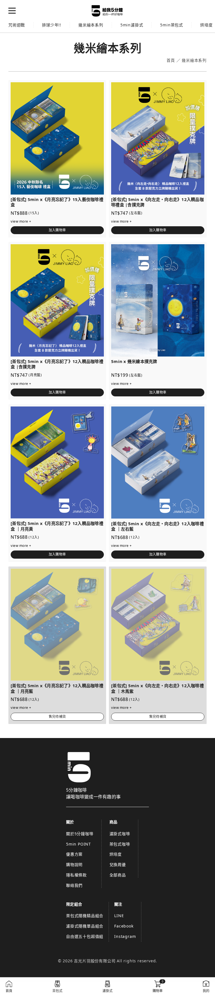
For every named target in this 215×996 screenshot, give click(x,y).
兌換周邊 (117, 864)
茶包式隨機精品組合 (84, 915)
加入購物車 (57, 230)
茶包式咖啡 (119, 844)
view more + (21, 221)
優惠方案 (74, 854)
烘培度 (115, 854)
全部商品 (117, 875)
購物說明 (74, 864)
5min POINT (78, 844)
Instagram (125, 936)
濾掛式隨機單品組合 (84, 926)
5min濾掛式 (131, 25)
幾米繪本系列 (90, 25)
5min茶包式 (171, 25)
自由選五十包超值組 (84, 936)
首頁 (171, 60)
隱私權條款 (76, 875)
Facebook (123, 926)
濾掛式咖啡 (119, 833)
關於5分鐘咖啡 (80, 833)
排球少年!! (51, 25)
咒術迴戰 (16, 25)
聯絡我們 (74, 885)
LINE (119, 915)
